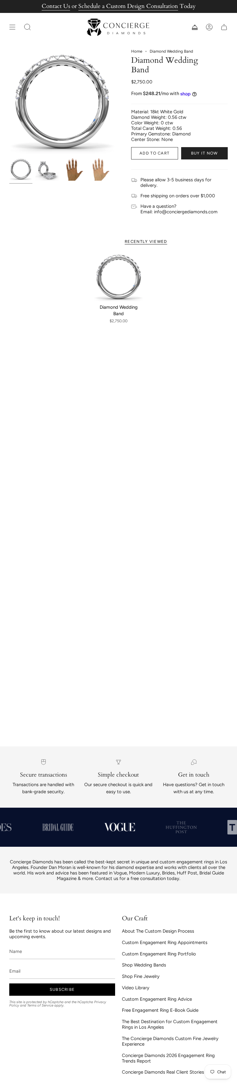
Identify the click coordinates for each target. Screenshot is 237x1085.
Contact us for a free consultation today (137, 878)
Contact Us (56, 6)
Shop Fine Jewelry (141, 976)
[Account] (209, 27)
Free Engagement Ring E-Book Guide (160, 1010)
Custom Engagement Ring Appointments (164, 942)
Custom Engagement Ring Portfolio (159, 954)
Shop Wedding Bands (144, 965)
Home (136, 51)
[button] (27, 27)
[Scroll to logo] (57, 827)
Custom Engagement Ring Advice (157, 999)
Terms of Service (40, 1005)
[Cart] (224, 27)
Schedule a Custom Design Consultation (128, 6)
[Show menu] (12, 27)
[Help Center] (194, 27)
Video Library (135, 988)
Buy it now (204, 153)
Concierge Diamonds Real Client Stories (163, 1072)
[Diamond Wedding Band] (118, 277)
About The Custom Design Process (158, 931)
